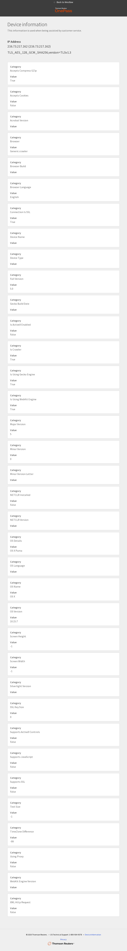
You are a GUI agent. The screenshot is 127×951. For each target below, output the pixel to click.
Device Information (93, 934)
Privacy (63, 939)
